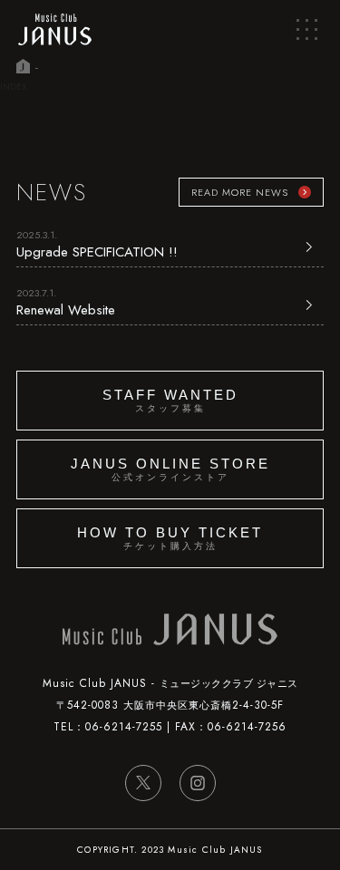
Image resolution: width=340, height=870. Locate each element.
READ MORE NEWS (239, 192)
